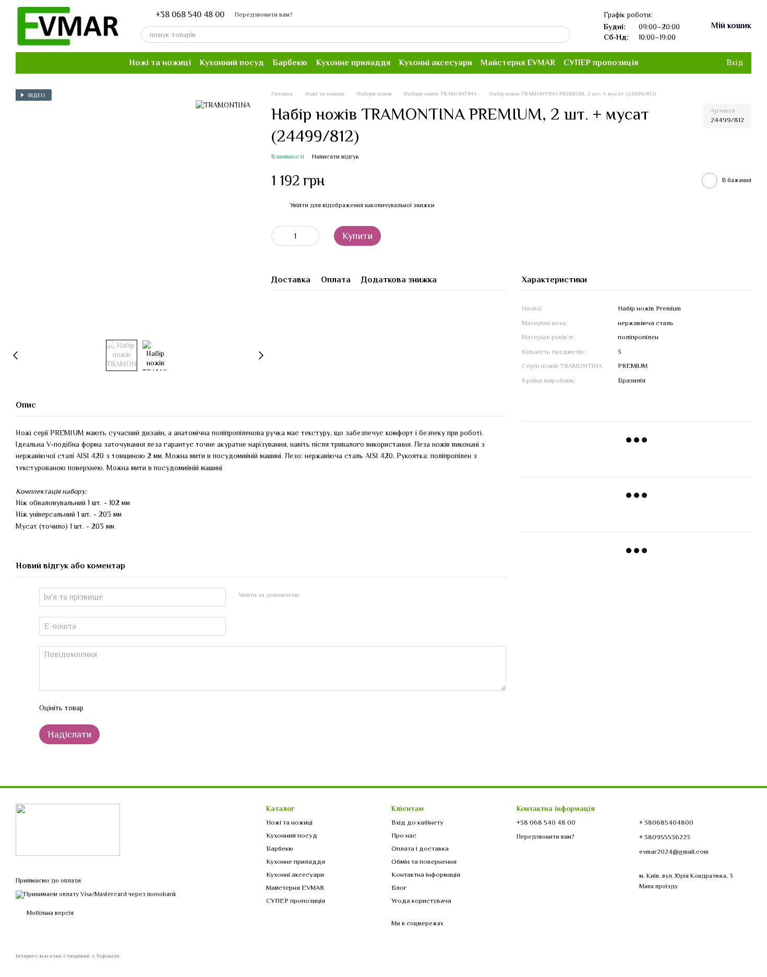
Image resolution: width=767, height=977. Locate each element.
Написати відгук (335, 156)
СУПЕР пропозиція (601, 62)
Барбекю (289, 62)
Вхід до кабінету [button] (417, 822)
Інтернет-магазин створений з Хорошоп (67, 955)
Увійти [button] (299, 205)
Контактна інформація (425, 874)
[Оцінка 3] (134, 707)
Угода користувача (421, 900)
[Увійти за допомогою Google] (327, 595)
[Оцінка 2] (117, 707)
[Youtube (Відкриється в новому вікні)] (41, 62)
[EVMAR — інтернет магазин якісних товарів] (68, 829)
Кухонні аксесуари (435, 62)
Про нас (403, 835)
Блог (398, 887)
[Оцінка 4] (150, 707)
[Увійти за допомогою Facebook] (311, 595)
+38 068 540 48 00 (189, 14)
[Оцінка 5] (167, 707)
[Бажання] (696, 62)
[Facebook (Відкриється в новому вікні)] (28, 62)
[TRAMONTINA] (223, 105)
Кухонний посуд (231, 62)
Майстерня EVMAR (518, 62)
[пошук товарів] (562, 34)
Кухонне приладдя (353, 62)
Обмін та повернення (424, 861)
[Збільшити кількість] (311, 236)
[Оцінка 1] (100, 707)
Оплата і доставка (420, 848)
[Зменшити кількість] (279, 236)
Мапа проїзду (658, 886)
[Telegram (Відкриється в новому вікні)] (53, 62)
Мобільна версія (49, 912)
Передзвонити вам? (263, 14)
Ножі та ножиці (160, 62)
